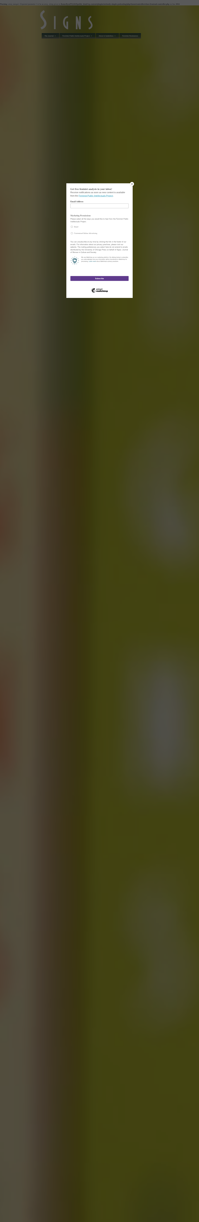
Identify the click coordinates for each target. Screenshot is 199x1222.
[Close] (132, 184)
